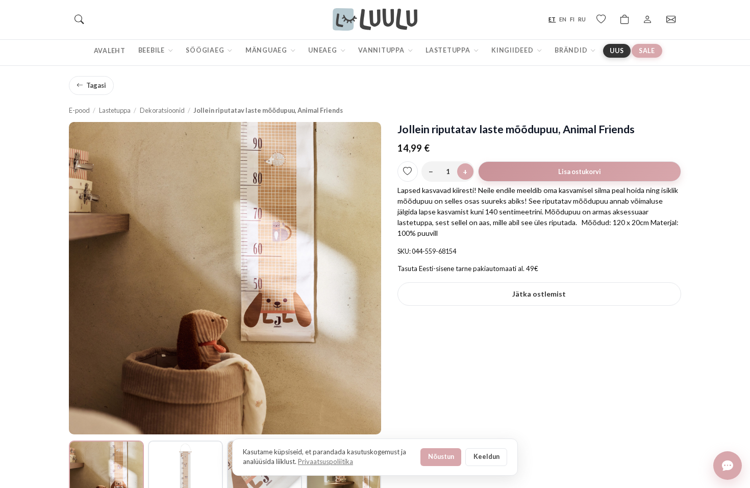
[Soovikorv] (601, 19)
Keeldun (486, 456)
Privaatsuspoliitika (325, 461)
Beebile (152, 50)
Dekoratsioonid (162, 110)
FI (572, 19)
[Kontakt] (671, 19)
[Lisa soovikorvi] (407, 171)
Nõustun (441, 456)
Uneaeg (323, 50)
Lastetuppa (448, 50)
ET (552, 19)
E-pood (79, 110)
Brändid (572, 50)
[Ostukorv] (624, 19)
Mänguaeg (267, 50)
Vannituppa (382, 50)
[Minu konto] (647, 19)
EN (562, 19)
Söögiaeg (206, 50)
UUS (616, 51)
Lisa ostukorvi (579, 171)
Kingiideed (513, 50)
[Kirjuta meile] (727, 465)
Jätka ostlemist (539, 293)
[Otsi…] (79, 19)
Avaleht (110, 51)
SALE (647, 51)
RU (582, 19)
